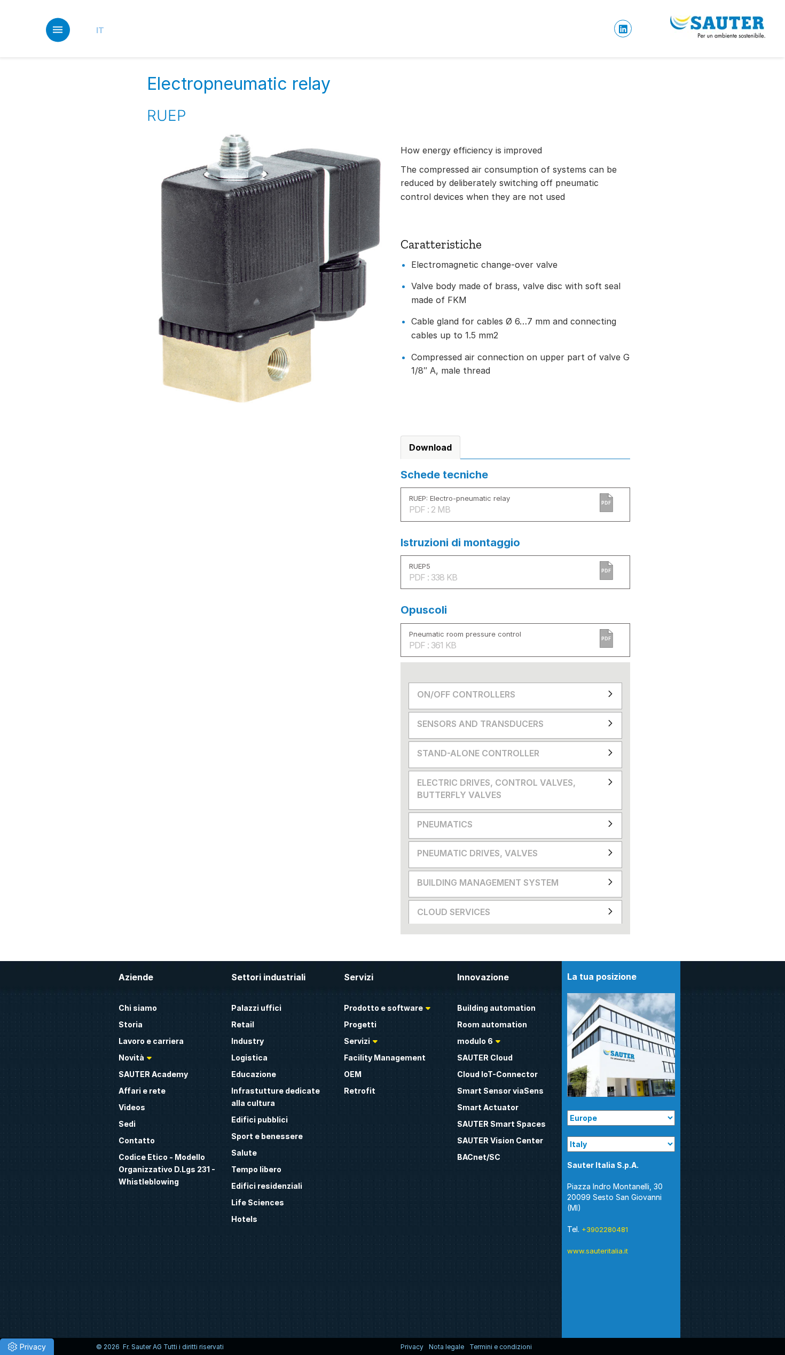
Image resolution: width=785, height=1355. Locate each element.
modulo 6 (475, 1041)
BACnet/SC (478, 1157)
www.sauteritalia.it (597, 1250)
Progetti (360, 1024)
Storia (131, 1024)
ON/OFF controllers (466, 694)
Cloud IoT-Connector (497, 1074)
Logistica (249, 1057)
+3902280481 (605, 1229)
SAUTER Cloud (485, 1057)
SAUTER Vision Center (500, 1140)
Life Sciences (257, 1202)
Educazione (253, 1074)
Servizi (357, 1041)
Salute (244, 1152)
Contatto (137, 1140)
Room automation (492, 1024)
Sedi (127, 1123)
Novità (131, 1057)
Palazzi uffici (256, 1007)
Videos (132, 1107)
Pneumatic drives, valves (477, 853)
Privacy (412, 1347)
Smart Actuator (488, 1107)
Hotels (244, 1219)
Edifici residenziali (266, 1185)
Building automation (496, 1007)
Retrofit (359, 1090)
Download (430, 447)
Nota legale (446, 1347)
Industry (247, 1041)
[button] (27, 1346)
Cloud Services (453, 912)
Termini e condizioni (500, 1347)
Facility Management (385, 1057)
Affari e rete (142, 1090)
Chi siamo (138, 1007)
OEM (353, 1074)
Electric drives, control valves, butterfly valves (496, 788)
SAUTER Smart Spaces (501, 1123)
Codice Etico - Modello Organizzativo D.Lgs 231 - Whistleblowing (167, 1169)
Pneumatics (445, 824)
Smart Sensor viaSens (500, 1090)
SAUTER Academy (153, 1074)
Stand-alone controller (478, 753)
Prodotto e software (383, 1007)
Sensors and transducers (480, 723)
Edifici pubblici (259, 1119)
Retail (242, 1024)
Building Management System (488, 882)
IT (100, 30)
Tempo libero (256, 1169)
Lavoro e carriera (151, 1041)
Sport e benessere (267, 1136)
